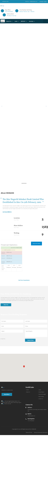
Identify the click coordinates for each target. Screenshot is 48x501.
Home (2, 21)
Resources (5, 25)
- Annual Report (41, 392)
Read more (7, 394)
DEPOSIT (23, 21)
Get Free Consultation (24, 280)
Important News (36, 243)
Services (31, 21)
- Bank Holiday (41, 396)
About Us (8, 21)
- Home (27, 389)
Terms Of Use (29, 432)
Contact (13, 25)
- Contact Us (40, 398)
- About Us (27, 392)
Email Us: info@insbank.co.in (31, 1)
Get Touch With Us (7, 212)
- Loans (39, 389)
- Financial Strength (42, 394)
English (45, 1)
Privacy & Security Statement (40, 432)
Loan (16, 21)
